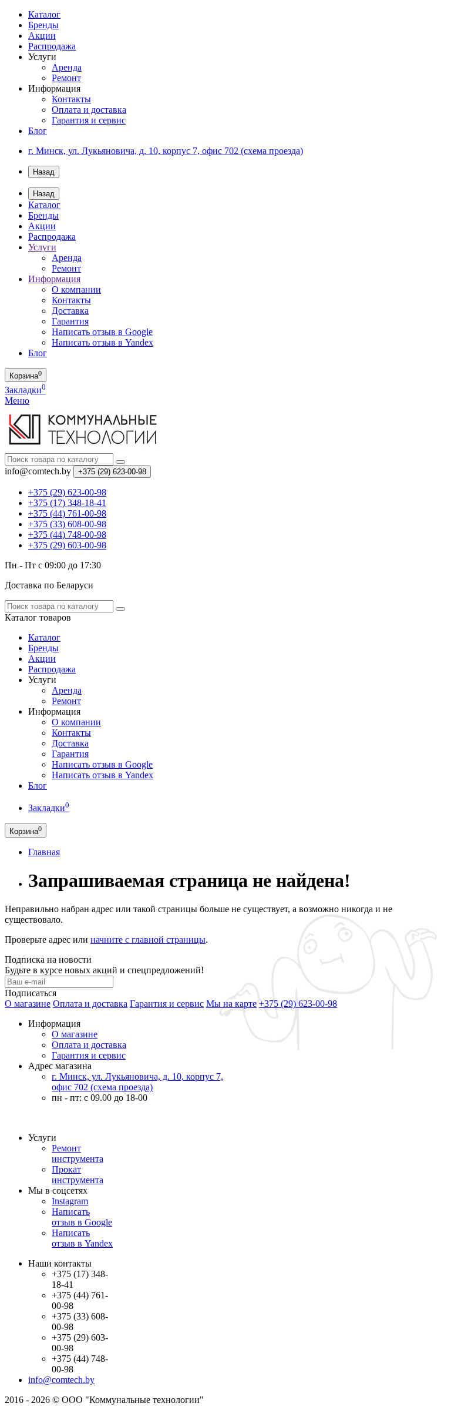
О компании (76, 289)
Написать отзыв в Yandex (102, 342)
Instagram (70, 1201)
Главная (44, 852)
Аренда (67, 67)
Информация (54, 279)
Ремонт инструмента (77, 1153)
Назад (44, 172)
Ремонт (66, 78)
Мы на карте (231, 1004)
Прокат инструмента (77, 1174)
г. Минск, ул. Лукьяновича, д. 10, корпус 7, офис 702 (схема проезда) (165, 151)
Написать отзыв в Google (102, 332)
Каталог (44, 14)
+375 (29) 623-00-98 (298, 1004)
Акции (42, 36)
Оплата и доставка (89, 110)
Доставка (70, 311)
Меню (17, 401)
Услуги (42, 247)
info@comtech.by (61, 1380)
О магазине (28, 1004)
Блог (37, 131)
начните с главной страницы (148, 940)
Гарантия (70, 321)
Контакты (71, 99)
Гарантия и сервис (89, 120)
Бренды (43, 25)
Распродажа (52, 46)
